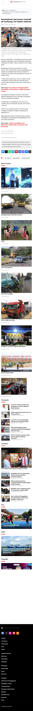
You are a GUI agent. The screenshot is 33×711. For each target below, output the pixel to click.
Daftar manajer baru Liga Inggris (16, 615)
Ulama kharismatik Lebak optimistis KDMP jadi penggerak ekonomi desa (20, 429)
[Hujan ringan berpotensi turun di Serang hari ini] (5, 414)
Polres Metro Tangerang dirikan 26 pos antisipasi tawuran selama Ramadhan (14, 345)
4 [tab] (19, 530)
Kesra (3, 671)
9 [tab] (25, 557)
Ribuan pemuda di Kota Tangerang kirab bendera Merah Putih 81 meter (21, 482)
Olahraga (4, 661)
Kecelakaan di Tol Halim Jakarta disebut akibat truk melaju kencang (16, 319)
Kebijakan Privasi (6, 683)
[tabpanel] (16, 519)
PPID (2, 700)
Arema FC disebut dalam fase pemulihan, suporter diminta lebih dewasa (20, 406)
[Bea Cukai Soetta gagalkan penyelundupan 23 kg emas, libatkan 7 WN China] (5, 498)
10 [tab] (27, 557)
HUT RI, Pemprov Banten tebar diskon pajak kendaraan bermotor (20, 436)
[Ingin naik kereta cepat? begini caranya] (14, 386)
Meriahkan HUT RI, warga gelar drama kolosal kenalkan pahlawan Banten (20, 475)
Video (3, 532)
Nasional (12, 10)
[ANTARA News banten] (18, 2)
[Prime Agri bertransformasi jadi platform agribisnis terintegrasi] (16, 177)
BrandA (3, 692)
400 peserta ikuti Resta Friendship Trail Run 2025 (15, 240)
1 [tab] (11, 530)
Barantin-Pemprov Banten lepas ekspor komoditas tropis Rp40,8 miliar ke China (14, 467)
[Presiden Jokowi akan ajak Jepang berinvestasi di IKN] (16, 361)
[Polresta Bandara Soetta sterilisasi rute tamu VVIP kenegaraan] (16, 256)
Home (6, 10)
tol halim (7, 158)
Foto (2, 505)
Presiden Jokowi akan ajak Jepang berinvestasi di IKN (12, 371)
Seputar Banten (6, 653)
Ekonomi (3, 656)
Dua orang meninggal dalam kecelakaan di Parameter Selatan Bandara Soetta (15, 89)
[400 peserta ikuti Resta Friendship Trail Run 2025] (16, 230)
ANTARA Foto (5, 694)
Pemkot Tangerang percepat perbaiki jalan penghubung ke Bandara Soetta (15, 214)
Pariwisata (4, 659)
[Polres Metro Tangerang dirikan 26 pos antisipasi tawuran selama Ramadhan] (16, 335)
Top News (4, 443)
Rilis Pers (4, 674)
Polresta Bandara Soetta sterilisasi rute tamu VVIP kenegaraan (16, 266)
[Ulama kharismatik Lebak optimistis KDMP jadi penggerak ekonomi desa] (5, 430)
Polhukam (4, 665)
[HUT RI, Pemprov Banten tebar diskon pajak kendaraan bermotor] (5, 437)
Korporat (4, 697)
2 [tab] (14, 530)
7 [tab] (20, 557)
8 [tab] (22, 557)
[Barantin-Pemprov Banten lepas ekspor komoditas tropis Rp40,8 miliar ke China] (16, 457)
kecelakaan (16, 158)
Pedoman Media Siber (8, 689)
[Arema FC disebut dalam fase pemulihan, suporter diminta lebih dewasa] (5, 407)
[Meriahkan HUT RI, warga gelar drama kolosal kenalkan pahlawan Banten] (5, 475)
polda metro (26, 158)
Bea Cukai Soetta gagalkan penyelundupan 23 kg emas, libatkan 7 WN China (19, 498)
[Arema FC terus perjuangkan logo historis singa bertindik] (5, 422)
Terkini (3, 638)
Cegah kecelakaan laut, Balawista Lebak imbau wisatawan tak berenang (14, 124)
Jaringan (3, 678)
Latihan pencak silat (11, 525)
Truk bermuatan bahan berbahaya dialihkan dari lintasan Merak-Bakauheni (16, 550)
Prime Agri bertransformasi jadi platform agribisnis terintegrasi (14, 187)
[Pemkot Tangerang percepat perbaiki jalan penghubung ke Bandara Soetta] (16, 204)
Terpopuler (5, 400)
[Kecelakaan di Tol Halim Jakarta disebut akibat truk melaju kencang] (16, 309)
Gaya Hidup (4, 668)
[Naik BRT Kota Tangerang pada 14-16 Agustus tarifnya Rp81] (5, 491)
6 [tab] (18, 557)
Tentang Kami (5, 686)
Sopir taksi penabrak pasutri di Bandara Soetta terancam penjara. (16, 293)
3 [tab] (16, 530)
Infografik (4, 559)
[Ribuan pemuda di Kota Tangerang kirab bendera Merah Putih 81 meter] (5, 483)
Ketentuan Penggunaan (8, 681)
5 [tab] (21, 530)
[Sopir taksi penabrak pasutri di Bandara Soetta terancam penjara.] (16, 282)
